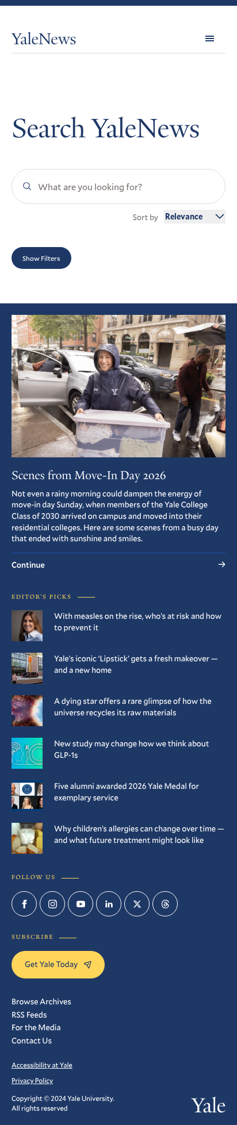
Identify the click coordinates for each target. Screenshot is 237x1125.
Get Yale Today (51, 963)
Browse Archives (41, 1001)
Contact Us (32, 1040)
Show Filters (41, 258)
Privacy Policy (32, 1080)
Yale (208, 1108)
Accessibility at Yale (42, 1065)
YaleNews (44, 41)
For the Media (36, 1027)
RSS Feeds (29, 1014)
